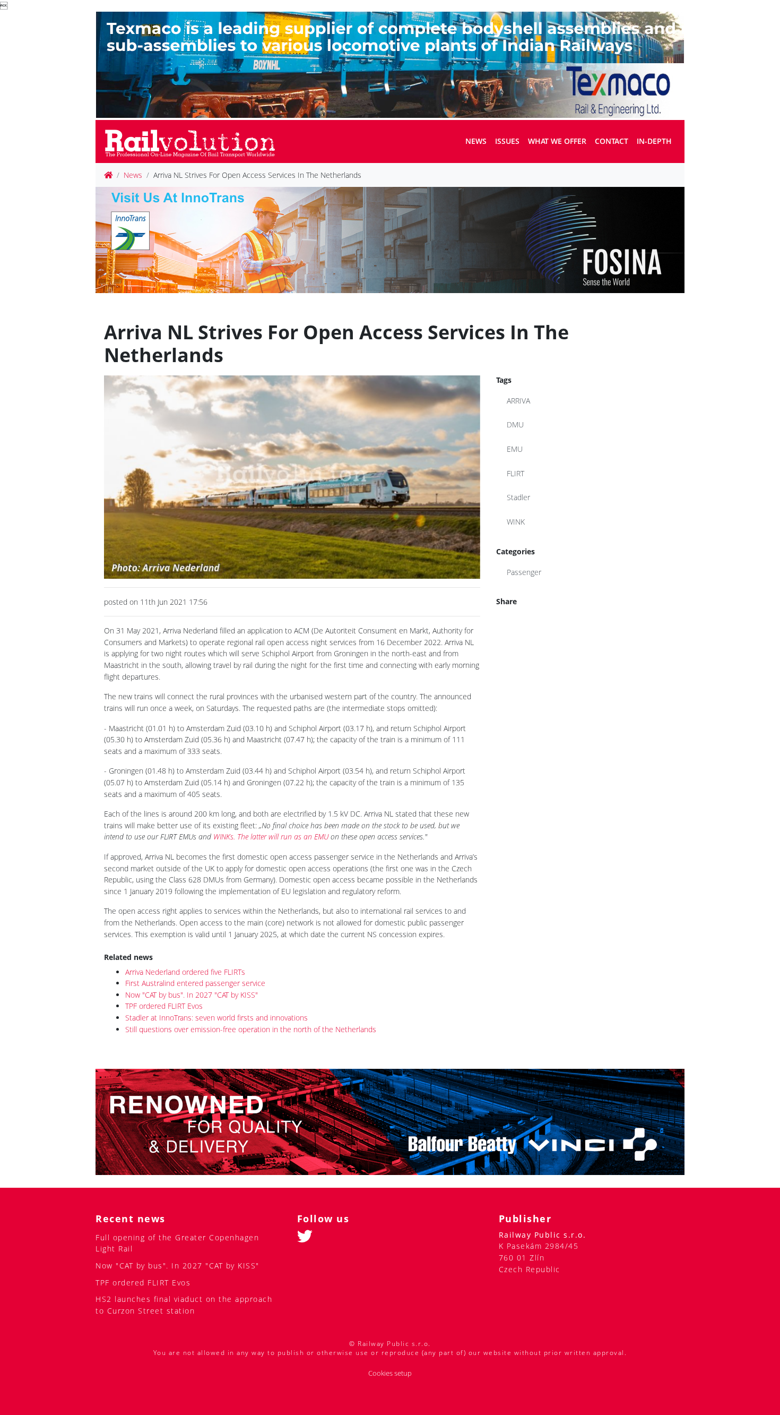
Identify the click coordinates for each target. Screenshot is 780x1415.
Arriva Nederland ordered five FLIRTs (185, 972)
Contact (611, 141)
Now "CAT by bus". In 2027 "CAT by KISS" (191, 995)
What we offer (557, 141)
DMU (515, 424)
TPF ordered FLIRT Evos (164, 1006)
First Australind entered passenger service (195, 983)
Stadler (518, 497)
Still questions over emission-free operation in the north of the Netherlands (250, 1029)
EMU (515, 449)
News (476, 141)
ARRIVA (518, 401)
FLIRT (515, 473)
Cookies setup (390, 1373)
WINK (516, 522)
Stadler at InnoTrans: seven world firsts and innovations (216, 1018)
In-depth (654, 141)
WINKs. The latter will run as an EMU (270, 836)
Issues (507, 141)
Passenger (524, 572)
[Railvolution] (195, 141)
